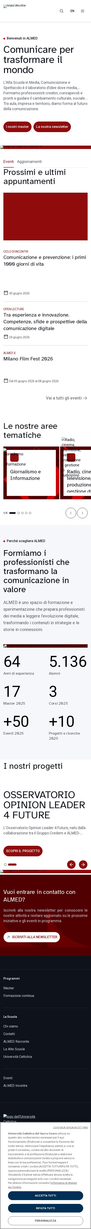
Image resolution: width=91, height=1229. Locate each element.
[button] (71, 513)
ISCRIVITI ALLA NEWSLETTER (34, 937)
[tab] (5, 864)
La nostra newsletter (52, 127)
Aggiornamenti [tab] (29, 161)
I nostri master (17, 127)
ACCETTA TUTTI (45, 1195)
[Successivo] (83, 864)
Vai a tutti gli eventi (64, 398)
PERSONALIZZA (45, 1220)
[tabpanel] (45, 284)
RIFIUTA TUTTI (45, 1208)
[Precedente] (71, 864)
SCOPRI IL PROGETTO (23, 851)
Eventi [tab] (8, 161)
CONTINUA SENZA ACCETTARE (70, 1127)
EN (72, 11)
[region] (45, 1175)
